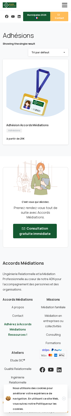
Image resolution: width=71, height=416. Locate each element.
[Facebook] (7, 16)
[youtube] (13, 16)
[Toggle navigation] (64, 5)
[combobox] (48, 52)
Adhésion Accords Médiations (27, 125)
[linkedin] (19, 16)
